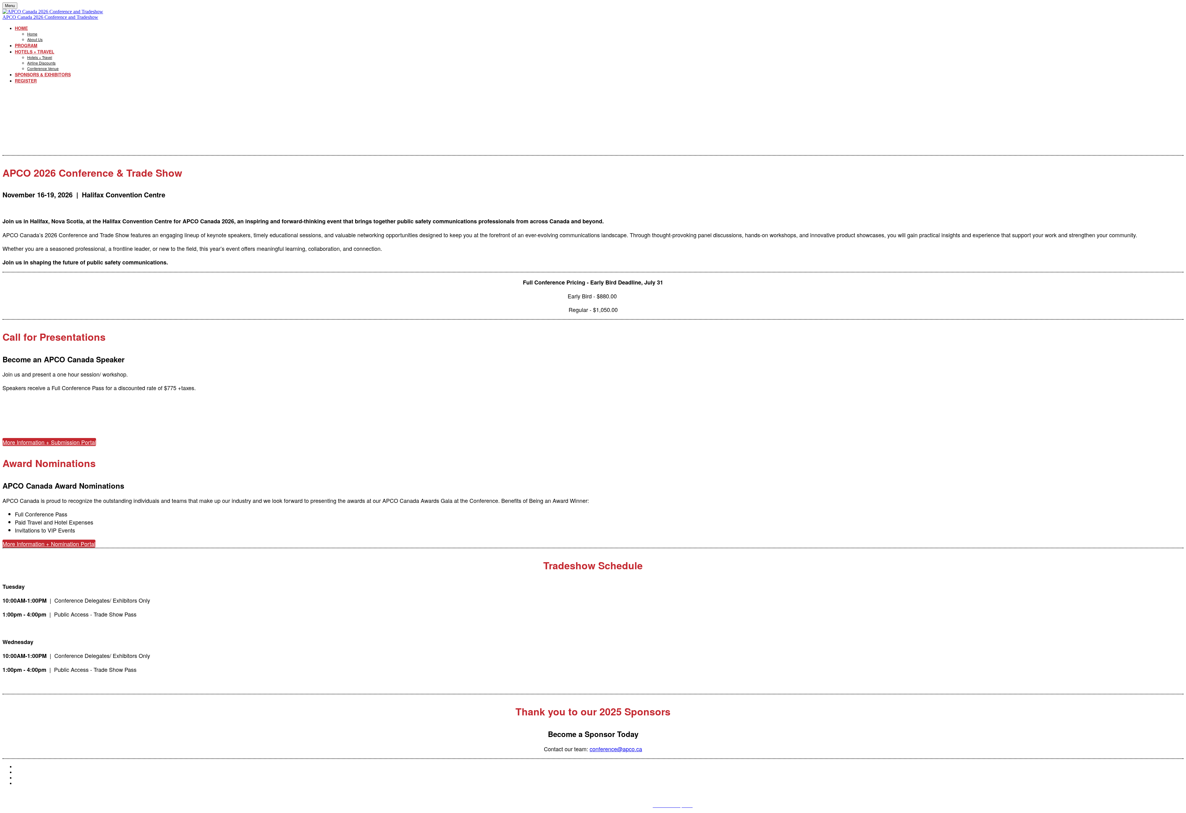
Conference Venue (43, 68)
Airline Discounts (41, 62)
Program (26, 45)
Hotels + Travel (34, 51)
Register (26, 81)
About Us (35, 39)
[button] (49, 442)
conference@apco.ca (616, 749)
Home (21, 28)
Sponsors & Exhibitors (43, 74)
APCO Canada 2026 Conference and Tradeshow (50, 17)
